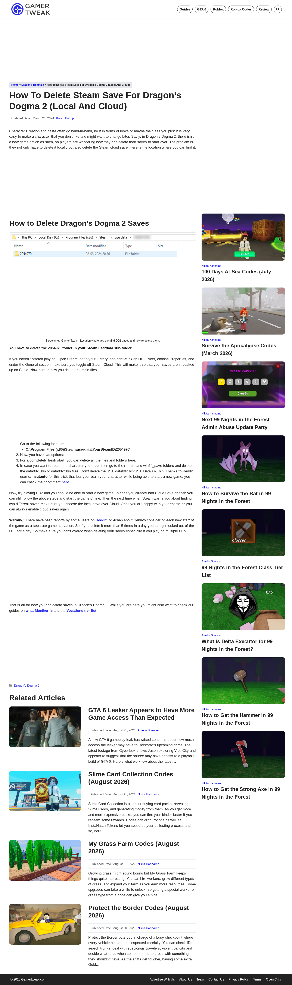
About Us (185, 979)
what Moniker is (39, 611)
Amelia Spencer (148, 730)
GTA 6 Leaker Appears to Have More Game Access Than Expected (141, 714)
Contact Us (216, 979)
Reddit (101, 520)
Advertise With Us (162, 979)
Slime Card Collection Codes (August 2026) (130, 778)
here (65, 482)
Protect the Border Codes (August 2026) (138, 911)
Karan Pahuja (65, 118)
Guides (185, 9)
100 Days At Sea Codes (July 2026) (236, 275)
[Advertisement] (146, 48)
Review (263, 9)
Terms (257, 979)
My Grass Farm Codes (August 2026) (133, 847)
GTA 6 (201, 9)
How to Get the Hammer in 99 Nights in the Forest (237, 719)
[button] (278, 9)
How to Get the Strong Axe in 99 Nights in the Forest (241, 793)
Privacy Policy (239, 979)
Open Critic (274, 979)
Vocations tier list (81, 611)
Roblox (218, 9)
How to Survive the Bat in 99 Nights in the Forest (236, 497)
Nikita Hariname (148, 794)
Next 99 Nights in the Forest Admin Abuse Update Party (236, 423)
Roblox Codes (241, 9)
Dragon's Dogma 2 (32, 84)
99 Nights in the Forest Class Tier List (242, 571)
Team (200, 979)
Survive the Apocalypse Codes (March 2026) (239, 349)
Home (15, 84)
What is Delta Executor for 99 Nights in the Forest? (237, 645)
